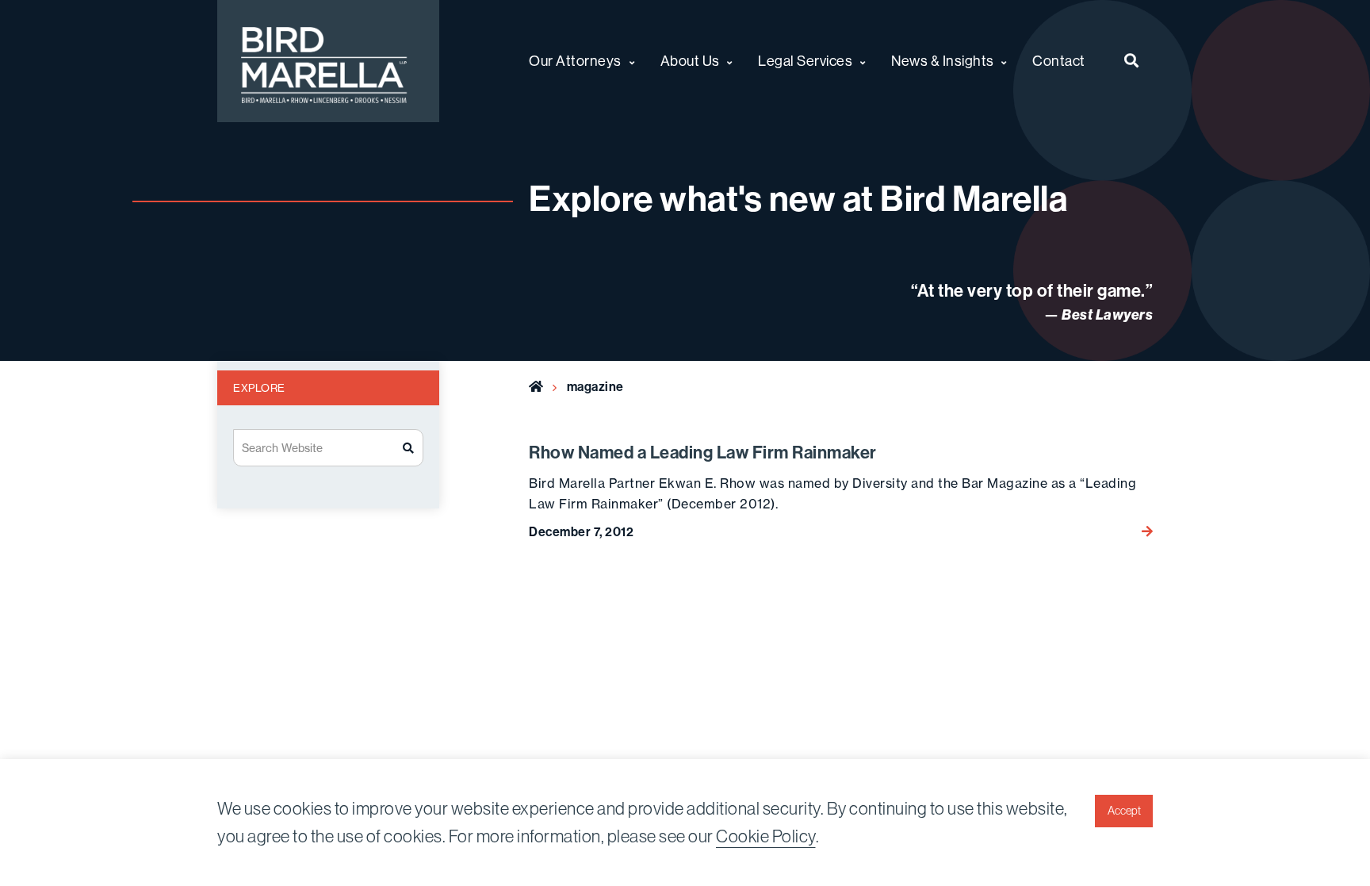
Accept (1124, 810)
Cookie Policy (766, 836)
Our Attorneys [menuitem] (575, 61)
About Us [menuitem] (690, 61)
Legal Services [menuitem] (805, 61)
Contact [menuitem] (1058, 61)
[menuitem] (1132, 61)
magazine (595, 386)
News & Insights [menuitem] (942, 61)
